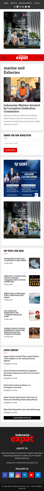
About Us (14, 3)
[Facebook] (5, 475)
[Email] (38, 475)
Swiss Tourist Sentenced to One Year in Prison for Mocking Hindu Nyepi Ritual (20, 398)
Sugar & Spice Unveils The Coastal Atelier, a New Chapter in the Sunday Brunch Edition (21, 358)
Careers (37, 3)
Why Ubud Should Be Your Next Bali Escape (22, 409)
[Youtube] (31, 475)
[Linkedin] (24, 475)
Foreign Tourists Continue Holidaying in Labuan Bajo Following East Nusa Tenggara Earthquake (14, 331)
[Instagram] (18, 475)
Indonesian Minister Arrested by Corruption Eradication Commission (22, 108)
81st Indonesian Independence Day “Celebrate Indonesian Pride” (13, 314)
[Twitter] (11, 475)
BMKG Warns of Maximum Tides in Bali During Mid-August (14, 295)
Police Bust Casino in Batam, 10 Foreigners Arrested (17, 386)
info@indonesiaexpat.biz (27, 463)
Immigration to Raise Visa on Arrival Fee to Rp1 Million (15, 260)
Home (6, 3)
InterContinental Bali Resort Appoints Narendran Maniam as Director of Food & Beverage (21, 373)
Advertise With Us (25, 3)
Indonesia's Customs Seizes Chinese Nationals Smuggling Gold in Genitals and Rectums (15, 279)
